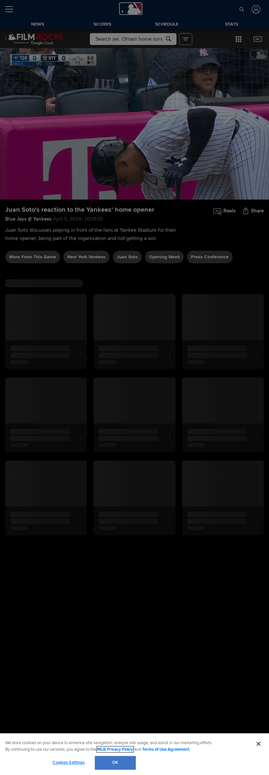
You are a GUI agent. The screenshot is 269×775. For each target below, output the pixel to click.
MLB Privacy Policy (115, 749)
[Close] (258, 744)
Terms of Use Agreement (165, 749)
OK (115, 762)
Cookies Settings (68, 762)
